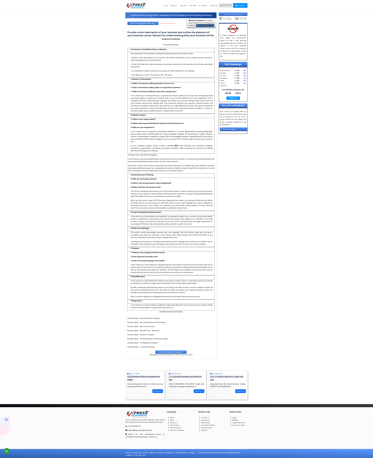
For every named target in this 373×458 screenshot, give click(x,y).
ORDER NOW (233, 98)
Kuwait (127, 453)
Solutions (183, 6)
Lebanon (161, 453)
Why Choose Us (176, 428)
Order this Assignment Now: (142, 23)
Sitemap (204, 430)
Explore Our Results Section (232, 14)
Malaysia (169, 453)
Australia (138, 455)
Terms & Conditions (177, 430)
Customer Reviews (226, 5)
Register (235, 420)
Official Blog (205, 423)
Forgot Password (238, 423)
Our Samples (203, 6)
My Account (241, 5)
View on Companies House (205, 25)
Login (234, 418)
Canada (191, 453)
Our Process (174, 425)
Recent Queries (206, 428)
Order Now (192, 6)
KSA (144, 455)
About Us (173, 6)
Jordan (145, 453)
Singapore (129, 455)
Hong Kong (136, 453)
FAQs (172, 420)
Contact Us (213, 6)
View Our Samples (228, 129)
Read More (158, 391)
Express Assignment (218, 453)
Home (166, 6)
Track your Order (238, 425)
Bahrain (153, 453)
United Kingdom (181, 453)
